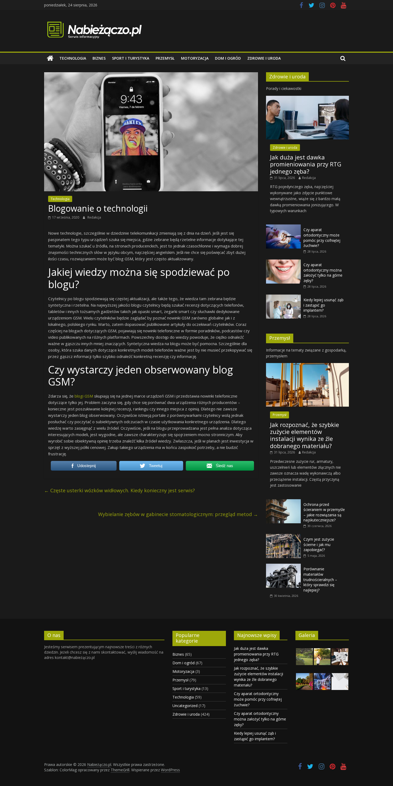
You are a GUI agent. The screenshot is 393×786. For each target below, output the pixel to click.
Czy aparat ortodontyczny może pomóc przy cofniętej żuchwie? (321, 237)
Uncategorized (185, 705)
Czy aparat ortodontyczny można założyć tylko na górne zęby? (322, 272)
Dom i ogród (228, 58)
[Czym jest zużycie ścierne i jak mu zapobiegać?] (283, 536)
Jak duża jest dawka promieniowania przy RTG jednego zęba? (305, 164)
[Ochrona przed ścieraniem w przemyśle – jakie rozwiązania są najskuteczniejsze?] (283, 502)
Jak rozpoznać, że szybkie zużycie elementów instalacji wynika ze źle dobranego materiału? (304, 435)
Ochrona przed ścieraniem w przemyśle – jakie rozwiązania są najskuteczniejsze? (324, 512)
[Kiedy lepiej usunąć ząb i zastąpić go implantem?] (283, 297)
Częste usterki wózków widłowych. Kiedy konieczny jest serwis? (119, 490)
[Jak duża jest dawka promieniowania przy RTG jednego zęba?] (307, 98)
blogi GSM (84, 396)
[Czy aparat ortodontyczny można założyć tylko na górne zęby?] (283, 262)
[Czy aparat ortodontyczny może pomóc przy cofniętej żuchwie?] (283, 227)
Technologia (72, 58)
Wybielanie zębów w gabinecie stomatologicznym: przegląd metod (178, 514)
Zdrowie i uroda (264, 58)
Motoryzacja (195, 58)
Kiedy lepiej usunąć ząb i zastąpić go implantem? (323, 305)
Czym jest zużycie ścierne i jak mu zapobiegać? (318, 544)
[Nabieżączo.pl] (50, 58)
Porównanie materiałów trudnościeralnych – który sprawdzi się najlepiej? (320, 579)
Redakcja (94, 217)
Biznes (99, 58)
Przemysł (165, 58)
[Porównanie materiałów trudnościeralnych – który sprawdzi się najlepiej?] (283, 566)
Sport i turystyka (130, 58)
